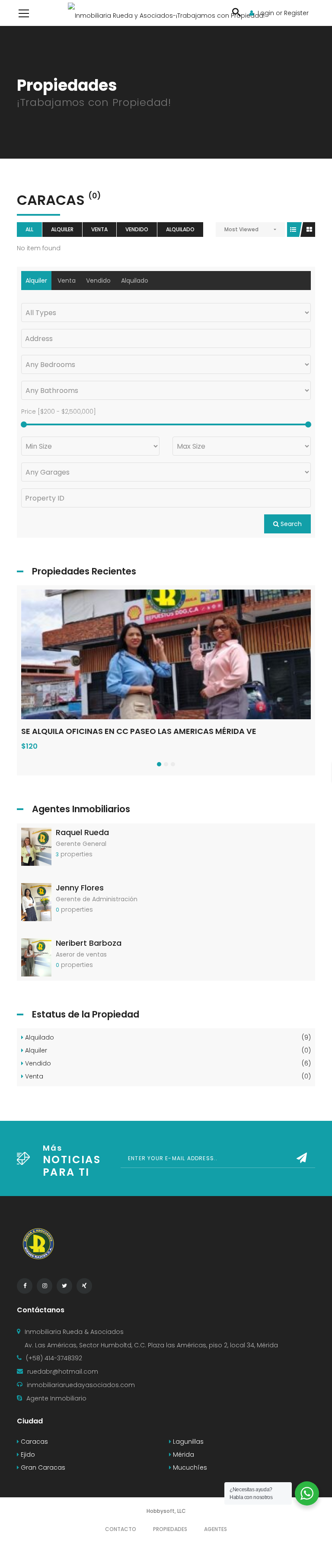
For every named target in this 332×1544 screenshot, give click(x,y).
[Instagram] (44, 1286)
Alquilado (180, 229)
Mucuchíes (189, 1467)
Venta (99, 229)
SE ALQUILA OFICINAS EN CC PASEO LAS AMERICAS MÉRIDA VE (138, 731)
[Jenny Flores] (36, 901)
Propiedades (170, 1529)
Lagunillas (187, 1441)
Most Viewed (241, 229)
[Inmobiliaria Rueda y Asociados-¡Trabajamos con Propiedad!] (166, 13)
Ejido (27, 1454)
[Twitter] (64, 1286)
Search (290, 524)
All (29, 229)
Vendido (136, 229)
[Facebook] (24, 1286)
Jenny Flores (80, 887)
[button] (159, 764)
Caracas (33, 1441)
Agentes (215, 1529)
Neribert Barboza (88, 943)
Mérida (182, 1454)
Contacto (120, 1529)
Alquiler (62, 229)
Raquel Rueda (82, 832)
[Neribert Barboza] (36, 957)
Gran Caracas (42, 1467)
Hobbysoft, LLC (166, 1511)
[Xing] (84, 1286)
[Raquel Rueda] (36, 846)
